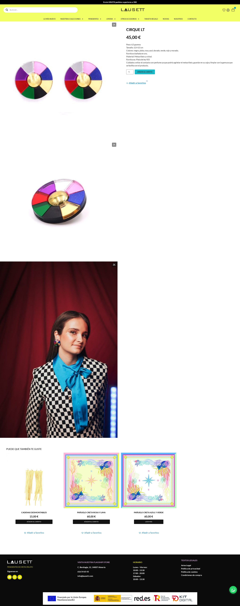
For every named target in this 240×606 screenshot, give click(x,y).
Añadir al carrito (144, 72)
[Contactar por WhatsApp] (233, 589)
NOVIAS (166, 19)
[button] (136, 83)
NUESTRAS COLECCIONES (70, 19)
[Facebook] (9, 577)
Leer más (148, 522)
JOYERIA (109, 19)
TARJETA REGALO (151, 19)
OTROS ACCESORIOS (128, 19)
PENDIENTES (93, 19)
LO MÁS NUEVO (50, 19)
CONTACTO (192, 19)
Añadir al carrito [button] (34, 522)
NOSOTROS (178, 19)
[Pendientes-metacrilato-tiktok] (20, 577)
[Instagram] (14, 577)
